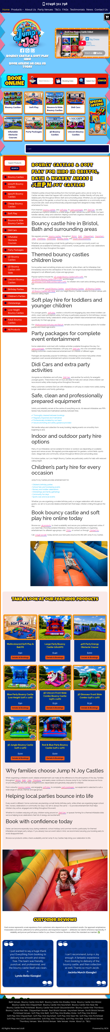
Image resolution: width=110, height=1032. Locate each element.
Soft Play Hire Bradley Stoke (63, 1013)
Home (6, 9)
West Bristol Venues (47, 1021)
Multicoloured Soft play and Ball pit (49, 325)
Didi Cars (12, 230)
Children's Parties (16, 296)
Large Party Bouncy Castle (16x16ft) (55, 645)
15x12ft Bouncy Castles (15, 195)
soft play (63, 210)
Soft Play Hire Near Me (68, 1016)
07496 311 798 (56, 4)
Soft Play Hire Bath (40, 1013)
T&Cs (57, 9)
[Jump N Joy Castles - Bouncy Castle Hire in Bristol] (27, 31)
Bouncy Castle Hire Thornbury (89, 1007)
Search (14, 168)
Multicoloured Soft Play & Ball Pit (20, 645)
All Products (14, 329)
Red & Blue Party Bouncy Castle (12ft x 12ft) (55, 746)
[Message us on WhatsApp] (33, 50)
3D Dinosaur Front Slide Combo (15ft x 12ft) (49, 282)
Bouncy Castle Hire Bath (32, 1002)
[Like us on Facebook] (22, 50)
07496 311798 (41, 535)
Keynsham (99, 236)
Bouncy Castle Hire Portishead (21, 1007)
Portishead (51, 239)
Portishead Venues (21, 1013)
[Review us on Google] (27, 50)
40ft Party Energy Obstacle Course (90, 645)
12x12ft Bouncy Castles (15, 185)
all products (46, 525)
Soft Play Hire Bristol (87, 1013)
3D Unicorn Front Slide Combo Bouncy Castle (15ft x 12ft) (55, 696)
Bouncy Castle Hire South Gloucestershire (55, 1007)
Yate (34, 239)
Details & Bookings (20, 657)
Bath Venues (14, 1002)
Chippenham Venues (38, 1010)
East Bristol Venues (57, 1010)
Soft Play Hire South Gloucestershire (24, 1019)
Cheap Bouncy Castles (15, 205)
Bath (80, 236)
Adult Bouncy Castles (15, 321)
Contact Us (101, 9)
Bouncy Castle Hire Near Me (85, 1005)
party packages (77, 210)
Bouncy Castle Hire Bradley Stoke (60, 1002)
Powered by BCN (100, 1028)
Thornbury (41, 239)
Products (16, 9)
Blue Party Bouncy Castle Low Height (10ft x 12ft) (20, 696)
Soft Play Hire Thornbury (53, 1019)
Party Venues (45, 9)
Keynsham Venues (76, 1010)
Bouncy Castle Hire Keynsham (57, 1005)
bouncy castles (49, 210)
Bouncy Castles (16, 177)
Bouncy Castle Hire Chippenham (27, 1005)
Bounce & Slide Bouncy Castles (16, 222)
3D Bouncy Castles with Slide (14, 269)
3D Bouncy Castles (13, 258)
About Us (30, 9)
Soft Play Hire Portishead (91, 1016)
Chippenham (89, 236)
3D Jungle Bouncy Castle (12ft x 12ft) (68, 277)
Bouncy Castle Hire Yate (17, 1010)
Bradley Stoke (62, 239)
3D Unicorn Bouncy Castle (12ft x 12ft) (47, 279)
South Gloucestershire (82, 239)
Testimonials (77, 9)
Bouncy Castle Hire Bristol (89, 1002)
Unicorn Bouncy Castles (16, 281)
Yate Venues (62, 1021)
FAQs (65, 9)
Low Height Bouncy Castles (16, 311)
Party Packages (16, 250)
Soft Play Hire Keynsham (44, 1016)
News (89, 9)
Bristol (74, 236)
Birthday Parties (16, 289)
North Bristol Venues (94, 1010)
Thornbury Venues (28, 1021)
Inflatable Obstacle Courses (13, 240)
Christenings (14, 303)
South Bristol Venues (93, 1019)
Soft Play (12, 213)
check (102, 81)
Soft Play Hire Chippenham (19, 1016)
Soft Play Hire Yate (74, 1019)
